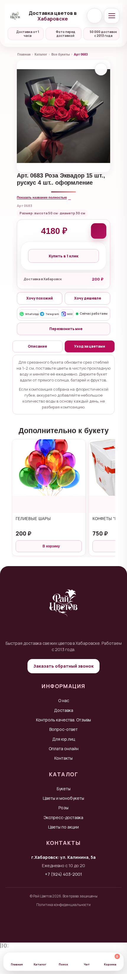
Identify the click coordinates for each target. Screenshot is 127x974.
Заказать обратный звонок (63, 666)
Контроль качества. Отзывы (63, 720)
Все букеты (60, 54)
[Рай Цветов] (15, 15)
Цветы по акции (63, 827)
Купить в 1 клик (63, 256)
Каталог (41, 54)
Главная (23, 54)
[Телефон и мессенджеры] (94, 15)
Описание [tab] (37, 346)
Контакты (63, 758)
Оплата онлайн (64, 748)
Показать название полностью (42, 197)
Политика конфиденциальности (63, 904)
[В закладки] (101, 69)
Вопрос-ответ (63, 729)
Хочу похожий (39, 298)
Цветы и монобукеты (63, 798)
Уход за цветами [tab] (89, 346)
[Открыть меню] (111, 15)
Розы (63, 807)
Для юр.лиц (63, 739)
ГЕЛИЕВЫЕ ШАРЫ (33, 519)
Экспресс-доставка (63, 817)
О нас (63, 700)
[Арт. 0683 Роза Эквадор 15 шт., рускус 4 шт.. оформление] (63, 116)
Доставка (63, 710)
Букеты (64, 788)
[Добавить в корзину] (98, 231)
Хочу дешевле (87, 298)
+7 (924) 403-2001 (63, 874)
